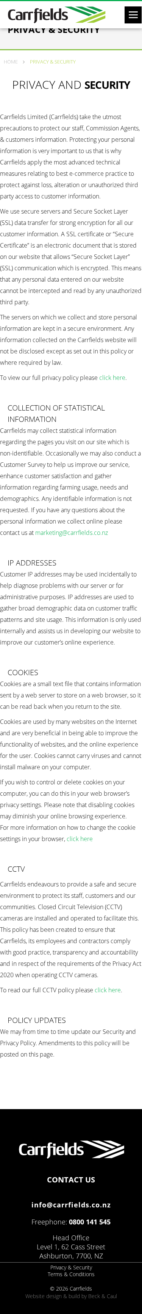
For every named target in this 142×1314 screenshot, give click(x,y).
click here (112, 377)
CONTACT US (71, 1178)
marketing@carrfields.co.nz (71, 532)
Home (11, 61)
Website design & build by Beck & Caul (71, 1296)
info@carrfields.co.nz (71, 1204)
